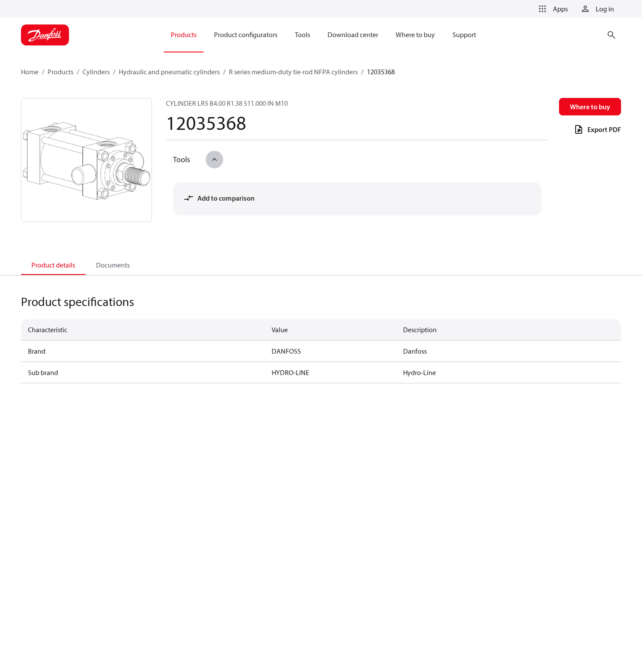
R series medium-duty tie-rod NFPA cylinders (293, 71)
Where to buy (590, 106)
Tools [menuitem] (302, 34)
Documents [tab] (113, 265)
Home (29, 71)
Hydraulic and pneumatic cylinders (169, 71)
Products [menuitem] (184, 34)
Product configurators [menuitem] (245, 34)
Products (60, 71)
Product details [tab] (53, 265)
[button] (551, 9)
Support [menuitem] (464, 34)
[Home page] (45, 34)
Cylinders (96, 71)
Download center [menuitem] (353, 34)
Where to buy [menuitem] (415, 34)
